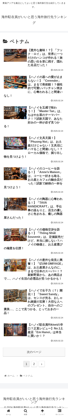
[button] (61, 334)
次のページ (34, 351)
